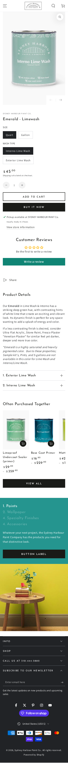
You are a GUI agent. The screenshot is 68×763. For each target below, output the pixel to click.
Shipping (7, 175)
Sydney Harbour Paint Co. (17, 113)
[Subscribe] (63, 682)
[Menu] (5, 6)
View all (34, 483)
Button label (33, 554)
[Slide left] (51, 100)
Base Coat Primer (43, 453)
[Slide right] (60, 100)
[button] (53, 6)
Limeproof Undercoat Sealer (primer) (15, 457)
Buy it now (34, 207)
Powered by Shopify (34, 754)
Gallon (27, 136)
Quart (11, 136)
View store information (21, 227)
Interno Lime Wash (18, 152)
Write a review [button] (34, 262)
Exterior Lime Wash (18, 161)
